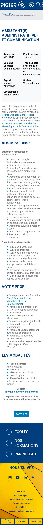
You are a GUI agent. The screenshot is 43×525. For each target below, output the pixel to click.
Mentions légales (21, 495)
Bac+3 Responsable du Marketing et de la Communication (19, 301)
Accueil (4, 14)
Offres (11, 14)
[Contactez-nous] (33, 477)
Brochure (21, 521)
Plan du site (21, 492)
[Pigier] (13, 5)
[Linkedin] (25, 477)
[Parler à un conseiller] (31, 4)
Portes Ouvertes (7, 521)
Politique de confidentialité (21, 499)
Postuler (21, 414)
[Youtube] (18, 477)
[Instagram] (10, 477)
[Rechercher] (37, 4)
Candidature (35, 521)
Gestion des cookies (21, 503)
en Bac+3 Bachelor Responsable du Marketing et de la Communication (21, 123)
